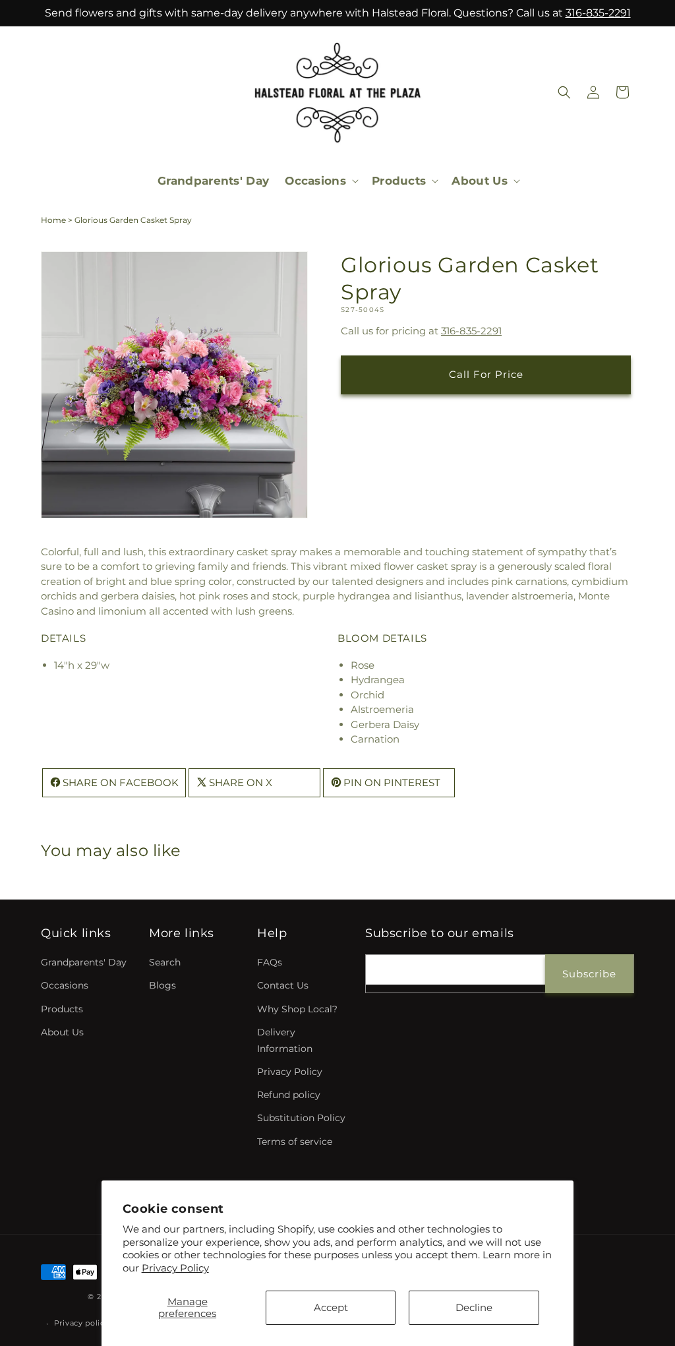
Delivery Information (284, 1040)
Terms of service (294, 1141)
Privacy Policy (175, 1268)
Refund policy (288, 1095)
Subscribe (589, 973)
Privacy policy (81, 1323)
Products (62, 1009)
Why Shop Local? (297, 1009)
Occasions (64, 985)
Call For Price (486, 374)
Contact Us (282, 985)
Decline (473, 1307)
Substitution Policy (301, 1118)
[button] (320, 181)
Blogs (162, 985)
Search (165, 962)
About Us (62, 1032)
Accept (331, 1307)
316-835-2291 (598, 13)
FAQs (269, 962)
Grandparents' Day (84, 962)
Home (53, 220)
